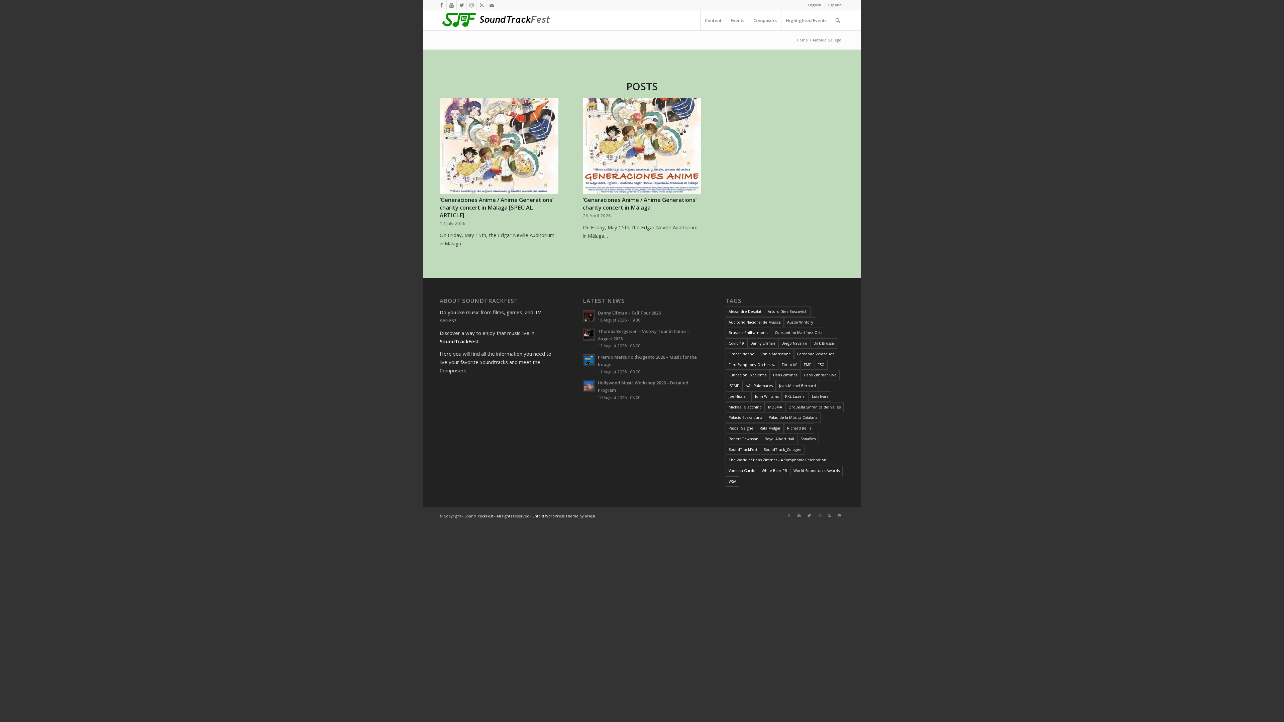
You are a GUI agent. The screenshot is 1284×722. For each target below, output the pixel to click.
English (814, 4)
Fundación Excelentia (748, 374)
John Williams (767, 396)
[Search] (837, 20)
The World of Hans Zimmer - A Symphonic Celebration (777, 459)
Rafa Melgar (770, 428)
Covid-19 (736, 343)
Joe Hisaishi (739, 396)
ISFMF (734, 385)
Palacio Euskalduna (745, 417)
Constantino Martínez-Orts (798, 332)
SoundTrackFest (743, 449)
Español (835, 4)
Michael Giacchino (745, 406)
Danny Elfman (762, 343)
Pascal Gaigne (741, 428)
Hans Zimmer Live (820, 374)
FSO (821, 364)
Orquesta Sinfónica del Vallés (814, 406)
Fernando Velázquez (815, 353)
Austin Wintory (800, 322)
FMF (807, 364)
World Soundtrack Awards (816, 470)
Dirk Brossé (824, 343)
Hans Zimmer (785, 374)
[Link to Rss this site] (482, 5)
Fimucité (789, 364)
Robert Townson (743, 438)
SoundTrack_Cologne (782, 449)
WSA (732, 481)
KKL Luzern (795, 396)
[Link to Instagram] (471, 5)
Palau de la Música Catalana (793, 417)
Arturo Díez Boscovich (788, 311)
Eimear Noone (741, 353)
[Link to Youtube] (451, 5)
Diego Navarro (794, 343)
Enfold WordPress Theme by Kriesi (564, 515)
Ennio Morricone (776, 353)
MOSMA (775, 406)
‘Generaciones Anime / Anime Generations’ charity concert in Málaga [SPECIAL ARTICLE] (496, 207)
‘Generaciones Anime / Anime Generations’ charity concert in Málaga (640, 203)
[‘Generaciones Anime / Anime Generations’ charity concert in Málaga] (642, 146)
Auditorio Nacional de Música (755, 322)
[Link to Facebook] (441, 5)
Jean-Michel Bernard (797, 385)
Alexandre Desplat (745, 311)
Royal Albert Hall (779, 438)
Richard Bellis (799, 428)
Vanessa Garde (742, 470)
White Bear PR (774, 470)
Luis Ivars (820, 396)
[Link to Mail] (492, 5)
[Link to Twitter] (461, 5)
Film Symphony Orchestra (752, 364)
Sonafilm (808, 438)
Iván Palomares (759, 385)
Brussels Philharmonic (748, 332)
